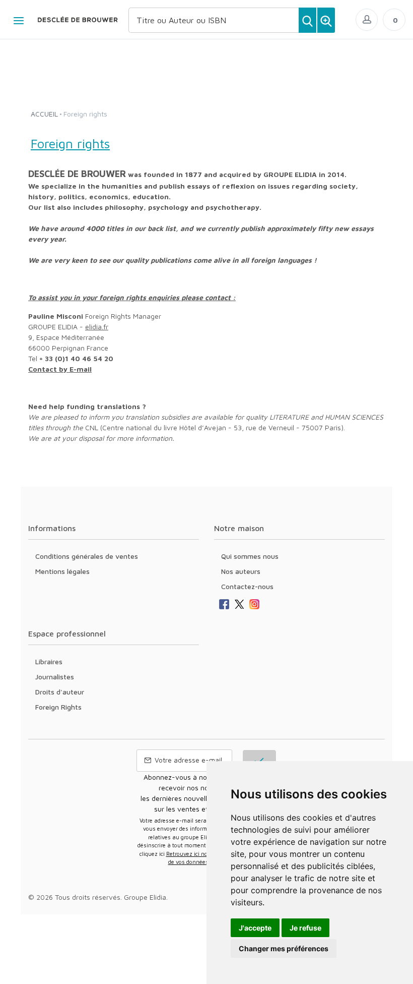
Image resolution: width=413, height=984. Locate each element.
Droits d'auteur (59, 691)
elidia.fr (96, 326)
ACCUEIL (44, 113)
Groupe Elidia (145, 897)
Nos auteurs (240, 571)
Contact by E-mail (60, 369)
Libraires (48, 661)
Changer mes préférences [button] (283, 948)
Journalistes (54, 676)
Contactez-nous (247, 586)
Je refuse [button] (305, 927)
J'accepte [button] (255, 927)
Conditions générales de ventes (86, 556)
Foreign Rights (58, 707)
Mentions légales (62, 571)
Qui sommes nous (250, 556)
